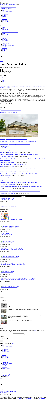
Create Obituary (6, 374)
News (3, 10)
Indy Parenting (5, 21)
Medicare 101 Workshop (6, 234)
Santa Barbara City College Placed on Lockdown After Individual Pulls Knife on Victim (20, 191)
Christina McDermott (12, 152)
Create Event (5, 51)
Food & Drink (5, 14)
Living (3, 13)
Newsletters (12, 4)
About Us (4, 49)
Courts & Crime (3, 171)
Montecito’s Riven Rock (5, 177)
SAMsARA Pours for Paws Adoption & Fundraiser (12, 249)
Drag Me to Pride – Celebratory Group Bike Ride (12, 219)
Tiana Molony (7, 175)
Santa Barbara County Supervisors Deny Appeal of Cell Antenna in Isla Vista (15, 144)
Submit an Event (4, 4)
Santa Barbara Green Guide (8, 45)
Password (2, 336)
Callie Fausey (11, 156)
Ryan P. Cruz (11, 166)
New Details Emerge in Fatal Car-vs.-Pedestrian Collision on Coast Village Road (18, 182)
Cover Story (5, 358)
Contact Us (5, 50)
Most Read (4, 147)
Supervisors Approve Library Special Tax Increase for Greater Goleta (13, 139)
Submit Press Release (7, 363)
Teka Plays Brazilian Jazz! (7, 272)
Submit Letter (5, 375)
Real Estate (5, 20)
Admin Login (5, 376)
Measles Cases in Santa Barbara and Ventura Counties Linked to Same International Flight (21, 186)
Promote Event (5, 351)
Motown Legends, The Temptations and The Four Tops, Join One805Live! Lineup (18, 173)
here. (12, 343)
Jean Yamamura (8, 188)
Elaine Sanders (12, 171)
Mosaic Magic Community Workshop (9, 257)
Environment (3, 156)
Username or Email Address (6, 334)
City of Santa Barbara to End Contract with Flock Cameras (13, 164)
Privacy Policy (3, 392)
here (35, 330)
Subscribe (3, 8)
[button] (23, 305)
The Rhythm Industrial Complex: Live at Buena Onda (13, 264)
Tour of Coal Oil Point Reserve (8, 207)
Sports (4, 17)
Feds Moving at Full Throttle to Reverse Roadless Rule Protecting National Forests (19, 154)
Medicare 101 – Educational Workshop (9, 227)
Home (3, 27)
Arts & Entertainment (7, 11)
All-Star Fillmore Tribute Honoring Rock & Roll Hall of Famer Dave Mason (17, 279)
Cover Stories (5, 43)
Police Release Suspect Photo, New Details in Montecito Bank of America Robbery (19, 169)
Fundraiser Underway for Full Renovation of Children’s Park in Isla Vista (16, 150)
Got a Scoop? (9, 8)
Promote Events (6, 368)
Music (1, 175)
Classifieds (4, 22)
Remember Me (4, 338)
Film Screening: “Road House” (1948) (9, 287)
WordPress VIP (42, 398)
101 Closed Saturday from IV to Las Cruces (8, 112)
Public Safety (3, 166)
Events (4, 16)
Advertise (4, 48)
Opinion (4, 15)
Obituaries (4, 19)
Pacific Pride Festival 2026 (7, 199)
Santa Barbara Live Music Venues (10, 32)
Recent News (5, 146)
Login (18, 4)
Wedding (4, 44)
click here (18, 398)
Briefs (1, 61)
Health (1, 188)
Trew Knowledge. (29, 398)
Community (3, 152)
